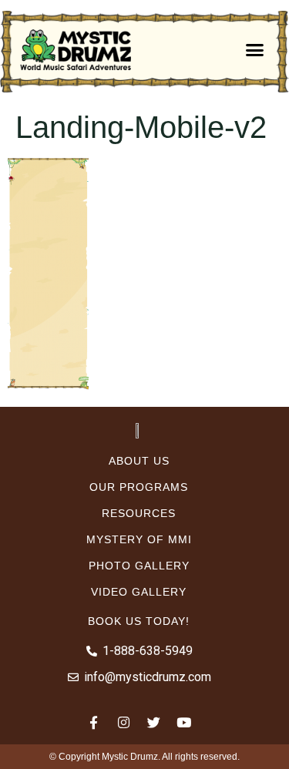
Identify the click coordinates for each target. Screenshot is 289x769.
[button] (254, 50)
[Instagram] (124, 722)
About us (139, 461)
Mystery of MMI (139, 539)
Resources (139, 513)
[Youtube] (184, 722)
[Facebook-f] (94, 722)
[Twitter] (154, 722)
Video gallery (139, 592)
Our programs (138, 487)
